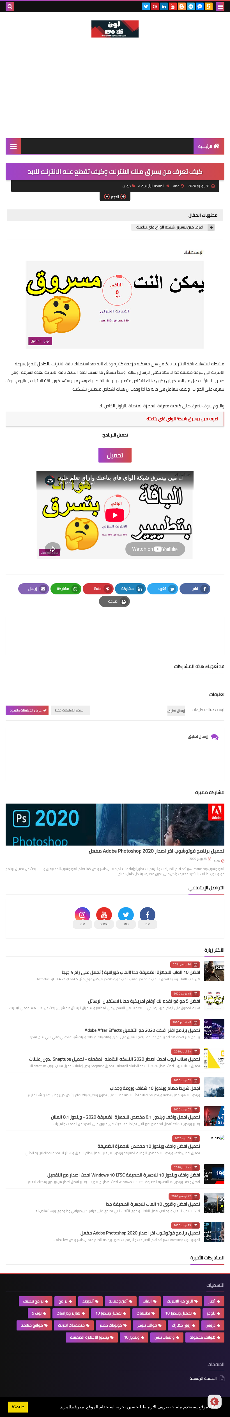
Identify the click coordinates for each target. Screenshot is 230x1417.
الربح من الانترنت (180, 1301)
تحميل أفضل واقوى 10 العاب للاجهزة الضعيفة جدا (153, 1204)
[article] (63, 636)
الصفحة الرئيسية (152, 186)
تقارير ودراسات (68, 1313)
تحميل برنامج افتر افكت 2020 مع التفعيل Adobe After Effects (142, 1030)
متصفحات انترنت (71, 1325)
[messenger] (200, 6)
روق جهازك (181, 1325)
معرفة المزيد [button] (72, 1406)
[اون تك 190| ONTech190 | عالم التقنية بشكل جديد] (115, 29)
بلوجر (211, 1313)
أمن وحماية (118, 1301)
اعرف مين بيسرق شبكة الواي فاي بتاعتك (169, 227)
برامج (63, 1301)
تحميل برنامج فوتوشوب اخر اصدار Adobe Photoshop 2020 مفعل (156, 850)
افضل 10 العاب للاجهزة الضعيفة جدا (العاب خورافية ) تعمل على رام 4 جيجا (131, 972)
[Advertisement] (115, 96)
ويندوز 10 (131, 1337)
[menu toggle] (220, 6)
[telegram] (191, 6)
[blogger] (182, 6)
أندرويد (88, 1301)
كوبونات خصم (111, 1325)
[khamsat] (209, 6)
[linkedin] (164, 6)
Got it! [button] (18, 1407)
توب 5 (37, 1313)
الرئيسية (205, 146)
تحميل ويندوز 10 (178, 1313)
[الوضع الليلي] (215, 1402)
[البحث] (10, 6)
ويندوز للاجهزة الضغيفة (89, 1337)
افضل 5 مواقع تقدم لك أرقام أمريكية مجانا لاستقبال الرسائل (144, 1001)
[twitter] (146, 6)
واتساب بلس (164, 1337)
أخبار (211, 1301)
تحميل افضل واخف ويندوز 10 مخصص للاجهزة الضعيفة (149, 1146)
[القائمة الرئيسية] (13, 146)
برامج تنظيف (33, 1301)
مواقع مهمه (32, 1325)
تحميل (115, 455)
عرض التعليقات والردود (26, 710)
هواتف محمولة (202, 1337)
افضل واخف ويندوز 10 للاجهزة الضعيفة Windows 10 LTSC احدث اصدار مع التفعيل (123, 1175)
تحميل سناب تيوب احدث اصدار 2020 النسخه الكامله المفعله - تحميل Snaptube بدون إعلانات (114, 1059)
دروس (127, 186)
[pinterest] (155, 6)
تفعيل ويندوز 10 (108, 1313)
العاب (147, 1301)
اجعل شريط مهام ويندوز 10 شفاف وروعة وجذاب (155, 1088)
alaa (217, 861)
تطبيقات (143, 1313)
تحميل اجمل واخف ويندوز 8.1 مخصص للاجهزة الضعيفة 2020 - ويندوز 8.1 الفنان (125, 1117)
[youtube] (173, 6)
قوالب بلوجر (147, 1325)
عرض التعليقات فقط (69, 710)
